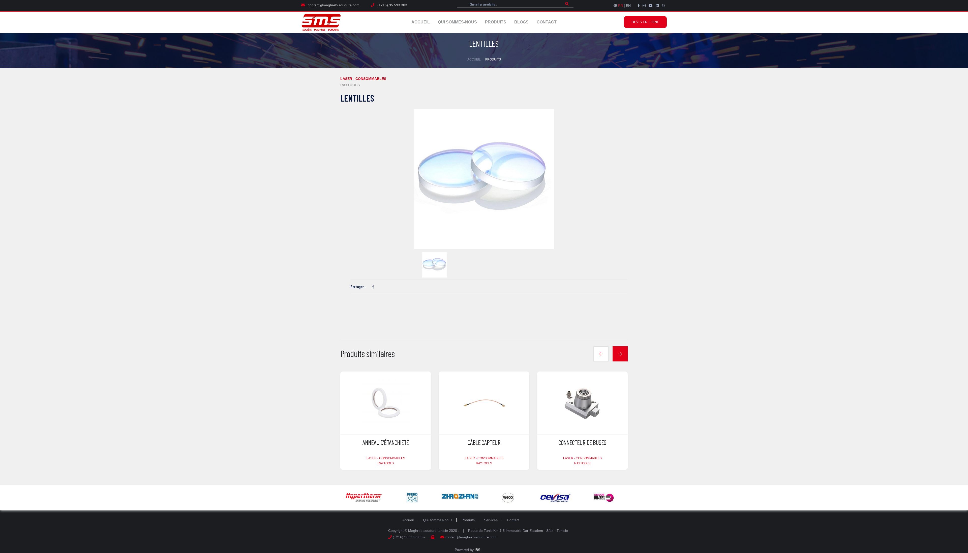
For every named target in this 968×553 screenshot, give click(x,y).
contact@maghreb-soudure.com (333, 5)
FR (620, 5)
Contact (547, 22)
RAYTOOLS (350, 85)
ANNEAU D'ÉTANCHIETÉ (385, 442)
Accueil (420, 22)
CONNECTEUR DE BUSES (582, 442)
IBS (477, 550)
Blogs (521, 22)
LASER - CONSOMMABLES (363, 79)
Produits (495, 22)
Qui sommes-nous (457, 22)
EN (628, 5)
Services (491, 520)
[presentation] (601, 353)
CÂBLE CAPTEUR (484, 442)
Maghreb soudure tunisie (428, 531)
